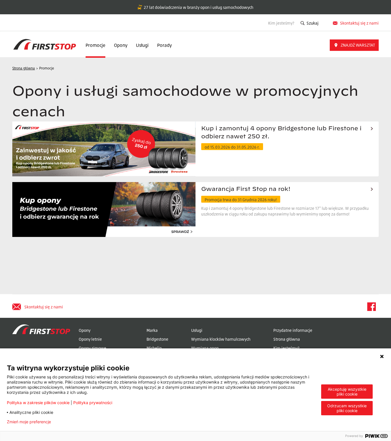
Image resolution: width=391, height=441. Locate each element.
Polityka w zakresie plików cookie (38, 402)
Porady (164, 45)
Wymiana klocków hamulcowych (220, 339)
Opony (120, 45)
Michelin (154, 348)
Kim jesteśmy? (281, 23)
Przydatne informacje (292, 330)
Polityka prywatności (92, 402)
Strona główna (286, 339)
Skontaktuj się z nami (359, 23)
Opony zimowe (92, 348)
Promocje (95, 45)
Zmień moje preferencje (29, 422)
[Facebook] (371, 306)
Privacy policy (73, 422)
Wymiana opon (205, 348)
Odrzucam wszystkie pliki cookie (347, 408)
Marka (152, 330)
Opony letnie (90, 339)
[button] (354, 45)
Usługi (142, 45)
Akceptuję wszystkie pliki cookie (347, 391)
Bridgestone (157, 339)
